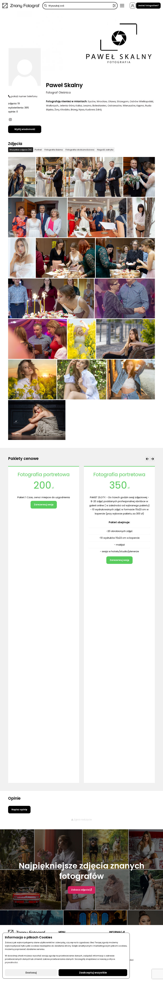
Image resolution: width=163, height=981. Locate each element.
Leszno (87, 105)
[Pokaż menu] (122, 6)
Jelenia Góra (67, 105)
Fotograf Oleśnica (58, 92)
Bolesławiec (99, 105)
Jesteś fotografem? (148, 5)
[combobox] (80, 5)
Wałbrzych (52, 105)
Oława (112, 101)
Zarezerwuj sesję (43, 560)
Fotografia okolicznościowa (80, 149)
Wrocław (102, 101)
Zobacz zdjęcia (80, 889)
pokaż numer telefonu (24, 96)
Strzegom (123, 101)
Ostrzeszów (115, 105)
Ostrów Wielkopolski (141, 101)
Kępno (140, 105)
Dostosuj (31, 972)
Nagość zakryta (105, 149)
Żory (56, 109)
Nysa (81, 109)
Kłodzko (65, 109)
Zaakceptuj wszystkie (93, 972)
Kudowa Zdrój (93, 109)
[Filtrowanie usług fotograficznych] (114, 5)
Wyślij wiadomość (24, 129)
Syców (92, 101)
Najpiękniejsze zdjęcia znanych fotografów (81, 871)
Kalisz (79, 105)
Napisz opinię (19, 809)
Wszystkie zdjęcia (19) (20, 149)
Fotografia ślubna (54, 149)
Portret (38, 149)
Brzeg (74, 109)
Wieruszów (129, 105)
